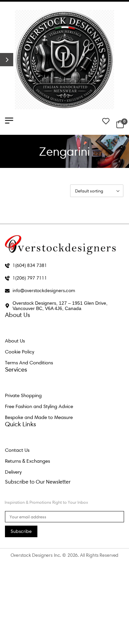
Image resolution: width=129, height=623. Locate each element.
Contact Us (17, 450)
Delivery (13, 472)
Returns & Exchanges (27, 461)
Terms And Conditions (29, 363)
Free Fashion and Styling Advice (39, 406)
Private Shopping (23, 395)
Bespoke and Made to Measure (39, 417)
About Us (15, 341)
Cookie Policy (19, 352)
